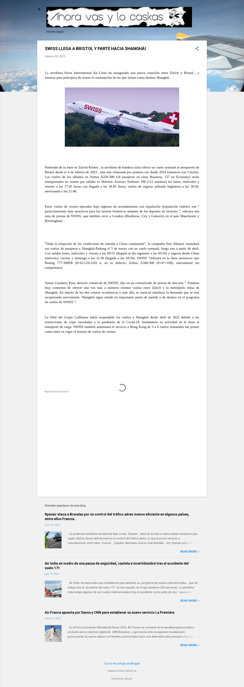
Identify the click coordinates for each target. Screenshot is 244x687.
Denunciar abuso (122, 678)
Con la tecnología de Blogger (122, 663)
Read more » (189, 551)
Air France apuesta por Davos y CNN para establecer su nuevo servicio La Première (109, 612)
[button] (197, 49)
